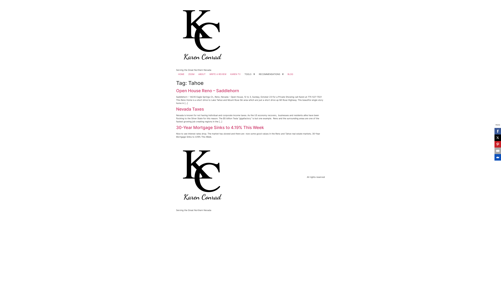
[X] (497, 137)
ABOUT (201, 74)
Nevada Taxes (190, 109)
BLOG (290, 74)
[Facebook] (497, 131)
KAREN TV (235, 74)
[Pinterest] (497, 144)
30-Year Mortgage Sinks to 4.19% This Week (220, 127)
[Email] (497, 151)
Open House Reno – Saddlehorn (207, 90)
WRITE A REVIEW (217, 74)
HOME (181, 74)
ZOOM (191, 74)
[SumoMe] (497, 157)
